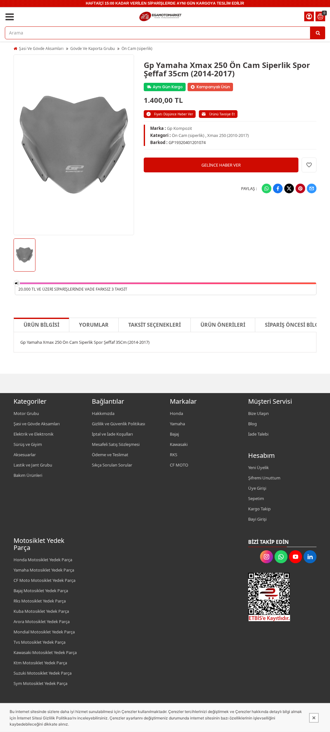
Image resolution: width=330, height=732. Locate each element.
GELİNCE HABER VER (221, 165)
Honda (176, 413)
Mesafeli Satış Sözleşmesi (116, 444)
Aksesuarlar (25, 455)
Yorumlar (94, 324)
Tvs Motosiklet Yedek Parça (39, 642)
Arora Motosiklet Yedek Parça (42, 621)
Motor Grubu (26, 413)
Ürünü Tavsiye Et (222, 114)
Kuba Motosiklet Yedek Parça (41, 611)
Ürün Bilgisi (41, 324)
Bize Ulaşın (258, 413)
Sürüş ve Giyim (28, 444)
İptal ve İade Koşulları (112, 434)
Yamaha (177, 424)
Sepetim (256, 498)
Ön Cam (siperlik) (136, 48)
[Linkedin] (310, 556)
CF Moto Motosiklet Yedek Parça (44, 580)
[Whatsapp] (266, 188)
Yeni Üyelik (258, 467)
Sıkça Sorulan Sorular (112, 465)
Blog (252, 424)
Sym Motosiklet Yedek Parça (40, 683)
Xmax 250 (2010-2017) (228, 135)
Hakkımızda (103, 413)
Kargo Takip (259, 509)
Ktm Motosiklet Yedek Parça (40, 663)
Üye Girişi (257, 488)
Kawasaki (179, 444)
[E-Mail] (311, 188)
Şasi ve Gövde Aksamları (37, 424)
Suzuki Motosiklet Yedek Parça (43, 673)
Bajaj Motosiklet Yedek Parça (41, 590)
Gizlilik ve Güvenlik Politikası (118, 424)
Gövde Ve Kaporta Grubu (92, 48)
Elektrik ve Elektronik (33, 434)
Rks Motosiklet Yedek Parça (40, 601)
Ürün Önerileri (222, 324)
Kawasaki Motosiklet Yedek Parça (45, 652)
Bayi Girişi (257, 519)
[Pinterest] (300, 188)
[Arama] (317, 32)
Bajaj (174, 434)
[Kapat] (314, 718)
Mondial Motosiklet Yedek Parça (44, 632)
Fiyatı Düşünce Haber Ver (173, 114)
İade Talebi (258, 434)
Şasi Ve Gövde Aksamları (41, 48)
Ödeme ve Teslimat (110, 455)
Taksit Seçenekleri (154, 324)
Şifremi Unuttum (264, 478)
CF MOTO (179, 465)
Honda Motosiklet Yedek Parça (43, 560)
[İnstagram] (266, 556)
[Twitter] (289, 188)
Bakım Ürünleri (28, 475)
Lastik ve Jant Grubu (33, 465)
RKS (173, 455)
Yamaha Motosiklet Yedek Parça (44, 570)
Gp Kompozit (179, 128)
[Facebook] (278, 188)
